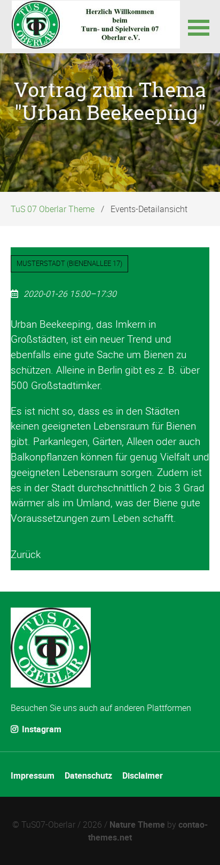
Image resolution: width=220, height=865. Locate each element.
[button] (198, 26)
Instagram (40, 729)
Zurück (26, 554)
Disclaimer (142, 775)
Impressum (32, 775)
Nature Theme (137, 824)
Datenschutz (88, 775)
